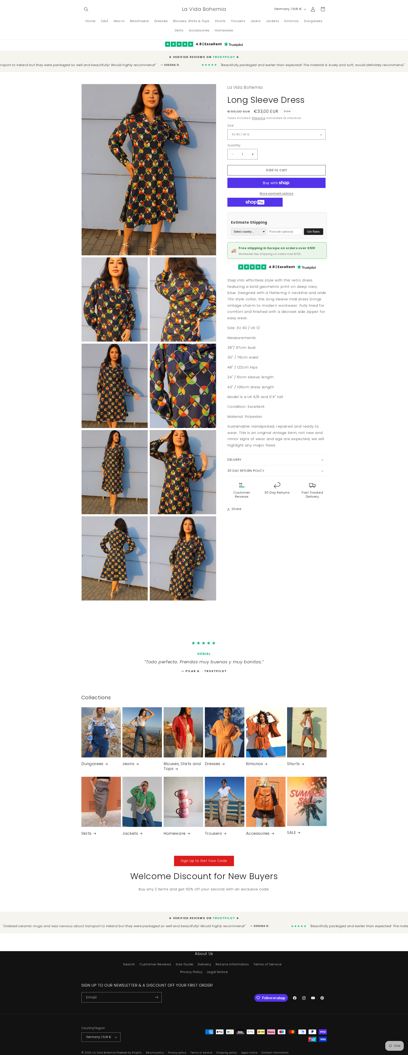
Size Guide (184, 966)
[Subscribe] (156, 999)
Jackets (130, 835)
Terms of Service (268, 966)
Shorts (293, 765)
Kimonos (254, 765)
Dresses (212, 765)
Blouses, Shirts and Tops (182, 768)
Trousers (213, 835)
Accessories (258, 835)
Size (230, 122)
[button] (86, 9)
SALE (291, 834)
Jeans (128, 765)
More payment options (276, 190)
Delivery (204, 966)
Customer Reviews (155, 966)
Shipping (258, 114)
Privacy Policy (191, 974)
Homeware (175, 835)
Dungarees (92, 765)
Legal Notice (217, 974)
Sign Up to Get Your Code (204, 862)
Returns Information (232, 966)
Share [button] (236, 506)
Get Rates (313, 228)
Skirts (86, 835)
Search (129, 966)
